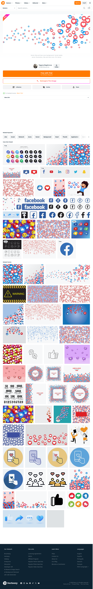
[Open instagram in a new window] (24, 582)
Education (7, 563)
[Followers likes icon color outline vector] (57, 479)
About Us (54, 558)
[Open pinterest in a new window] (30, 582)
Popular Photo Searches (35, 563)
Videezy (6, 558)
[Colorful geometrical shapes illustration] (80, 393)
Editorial (35, 3)
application (74, 136)
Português (79, 558)
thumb (65, 136)
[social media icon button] (12, 248)
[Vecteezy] (3, 3)
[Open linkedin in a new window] (27, 582)
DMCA (30, 555)
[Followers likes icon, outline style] (35, 479)
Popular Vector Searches (35, 561)
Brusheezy (7, 553)
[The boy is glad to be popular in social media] (78, 187)
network (21, 136)
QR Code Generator (10, 574)
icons (30, 136)
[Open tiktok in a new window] (33, 582)
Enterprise (7, 561)
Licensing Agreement (34, 553)
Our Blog (54, 561)
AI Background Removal (11, 571)
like (5, 136)
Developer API (8, 566)
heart (57, 136)
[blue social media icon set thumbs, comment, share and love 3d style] (11, 214)
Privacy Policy (74, 583)
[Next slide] (86, 136)
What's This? (20, 92)
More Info (7, 97)
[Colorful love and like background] (36, 393)
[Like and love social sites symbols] (58, 393)
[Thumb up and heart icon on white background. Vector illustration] (43, 187)
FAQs (53, 553)
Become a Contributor (58, 563)
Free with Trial (46, 73)
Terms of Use (65, 583)
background (47, 136)
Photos (17, 3)
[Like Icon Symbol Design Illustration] (56, 499)
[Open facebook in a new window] (21, 582)
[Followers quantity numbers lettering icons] (13, 393)
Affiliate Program (33, 558)
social (13, 136)
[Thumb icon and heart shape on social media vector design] (30, 171)
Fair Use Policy (83, 583)
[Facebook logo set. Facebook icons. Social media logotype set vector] (55, 214)
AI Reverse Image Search (11, 569)
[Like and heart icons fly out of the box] (62, 413)
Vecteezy (6, 555)
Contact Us (55, 555)
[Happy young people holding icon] (79, 434)
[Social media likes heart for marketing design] (43, 413)
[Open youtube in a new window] (38, 582)
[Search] (83, 8)
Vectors (8, 3)
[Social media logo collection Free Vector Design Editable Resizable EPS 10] (24, 154)
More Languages (81, 566)
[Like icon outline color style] (55, 518)
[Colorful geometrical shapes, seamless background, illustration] (11, 171)
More (44, 3)
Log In (83, 3)
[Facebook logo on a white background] (53, 203)
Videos (26, 3)
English (78, 553)
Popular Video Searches (35, 566)
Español (78, 555)
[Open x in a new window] (36, 582)
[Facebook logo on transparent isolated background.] (66, 248)
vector (38, 136)
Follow (56, 66)
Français (78, 563)
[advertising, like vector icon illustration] (33, 353)
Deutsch (78, 561)
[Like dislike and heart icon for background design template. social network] (31, 499)
